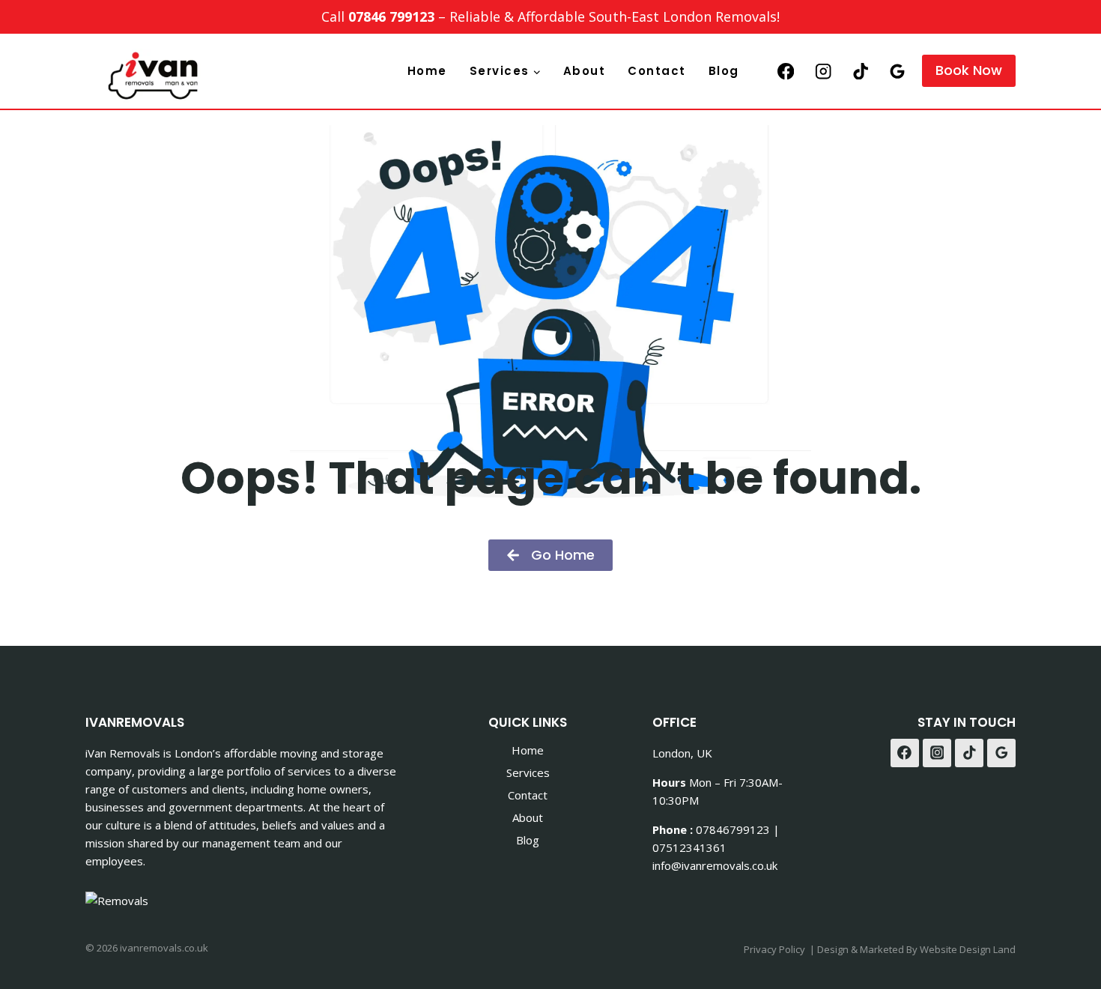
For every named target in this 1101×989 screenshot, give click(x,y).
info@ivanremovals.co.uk (714, 865)
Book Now (968, 70)
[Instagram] (823, 71)
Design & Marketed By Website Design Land (916, 949)
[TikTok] (860, 71)
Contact (657, 71)
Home (427, 71)
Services (528, 772)
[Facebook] (786, 71)
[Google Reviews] (898, 71)
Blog (724, 71)
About (584, 71)
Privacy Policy (774, 949)
